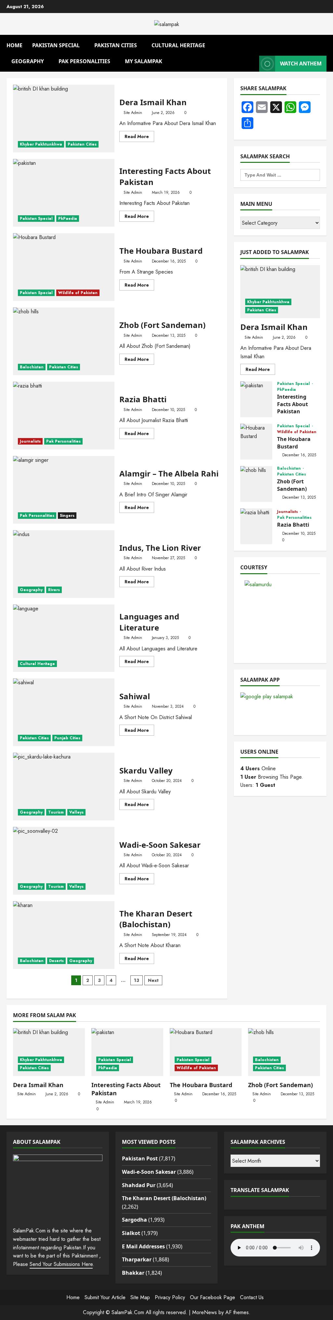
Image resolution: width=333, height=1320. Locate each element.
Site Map (140, 1297)
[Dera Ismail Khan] (280, 291)
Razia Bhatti (63, 415)
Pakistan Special (56, 45)
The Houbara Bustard (63, 267)
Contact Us (252, 1297)
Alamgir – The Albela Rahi (63, 490)
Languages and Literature (63, 638)
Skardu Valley (63, 786)
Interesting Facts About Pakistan (63, 193)
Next (153, 980)
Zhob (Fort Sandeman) (63, 341)
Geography (27, 61)
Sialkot (131, 1233)
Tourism (56, 812)
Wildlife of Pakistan (78, 293)
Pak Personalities (84, 61)
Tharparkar (137, 1259)
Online (258, 768)
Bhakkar (133, 1272)
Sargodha (134, 1219)
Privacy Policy (170, 1297)
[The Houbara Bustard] (206, 1052)
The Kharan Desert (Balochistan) (63, 935)
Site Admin (133, 113)
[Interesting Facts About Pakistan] (127, 1052)
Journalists (30, 441)
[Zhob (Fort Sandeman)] (284, 1052)
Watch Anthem (301, 63)
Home (14, 45)
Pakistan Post (140, 1158)
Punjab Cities (67, 738)
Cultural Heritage (178, 45)
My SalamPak (143, 61)
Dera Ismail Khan (63, 118)
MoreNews (204, 1312)
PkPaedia (67, 218)
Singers (67, 515)
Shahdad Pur (138, 1185)
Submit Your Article (105, 1297)
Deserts (56, 961)
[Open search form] (324, 43)
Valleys (76, 812)
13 (136, 980)
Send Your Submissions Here (61, 1264)
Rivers (54, 590)
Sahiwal (63, 712)
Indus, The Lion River (63, 564)
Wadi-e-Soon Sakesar (63, 861)
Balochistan (32, 367)
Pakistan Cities (115, 45)
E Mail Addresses (143, 1246)
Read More (139, 137)
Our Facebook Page (212, 1297)
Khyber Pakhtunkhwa (41, 144)
